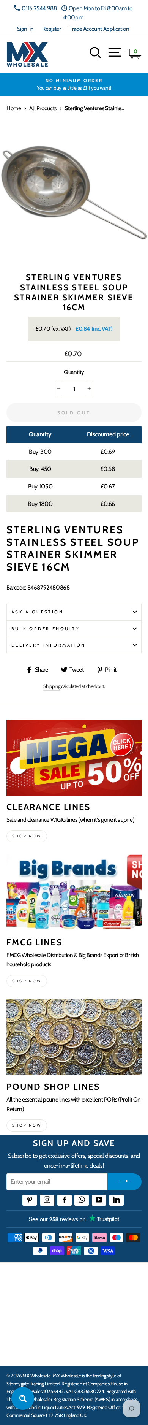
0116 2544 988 (39, 8)
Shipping (51, 686)
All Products (42, 108)
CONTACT (20, 1352)
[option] (74, 84)
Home (13, 108)
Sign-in (25, 28)
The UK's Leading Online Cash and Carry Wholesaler (64, 1278)
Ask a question (37, 612)
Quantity (74, 372)
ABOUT (16, 1328)
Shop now (26, 836)
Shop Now (26, 1125)
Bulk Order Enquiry (45, 628)
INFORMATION (27, 1305)
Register (51, 28)
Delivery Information (48, 645)
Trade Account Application (99, 28)
